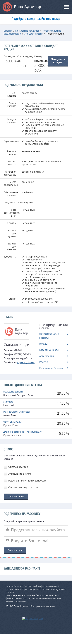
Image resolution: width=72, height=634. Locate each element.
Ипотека (43, 361)
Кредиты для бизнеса (51, 368)
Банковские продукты (27, 30)
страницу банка (26, 362)
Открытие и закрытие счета (24, 487)
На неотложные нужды (16, 411)
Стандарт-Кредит (33, 33)
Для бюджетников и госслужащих (22, 431)
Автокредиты (46, 355)
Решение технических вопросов (27, 480)
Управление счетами (20, 473)
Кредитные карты (49, 349)
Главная (8, 30)
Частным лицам (12, 421)
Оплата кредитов (18, 466)
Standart (8, 401)
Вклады (43, 343)
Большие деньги (13, 391)
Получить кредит (58, 60)
